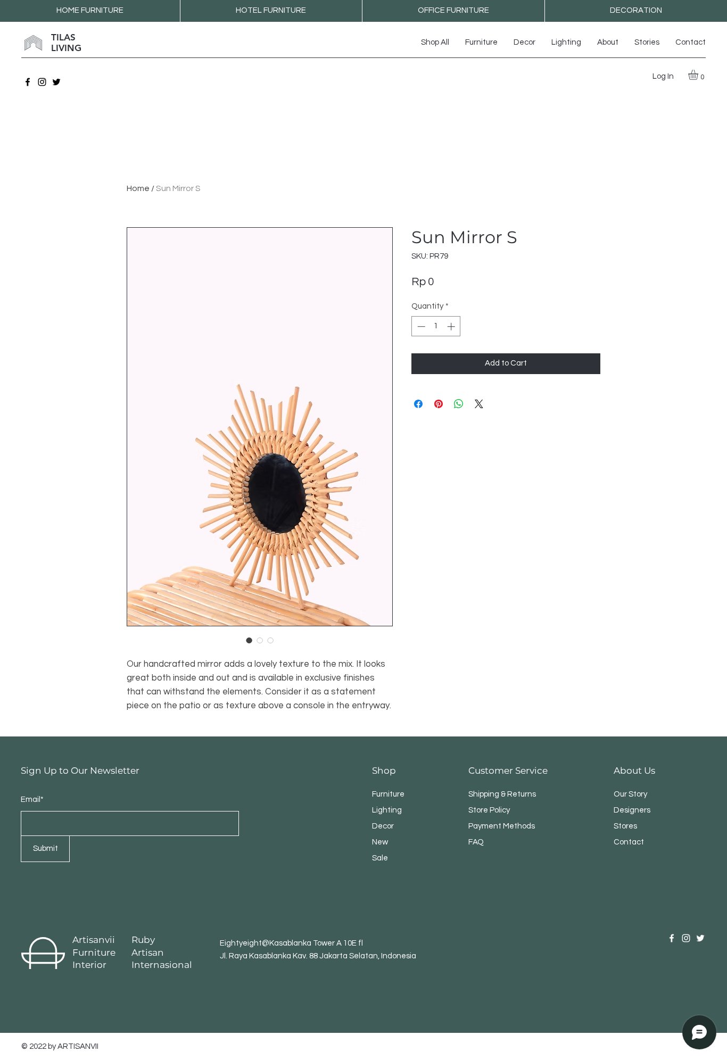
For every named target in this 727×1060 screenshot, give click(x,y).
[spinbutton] (436, 326)
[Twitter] (56, 82)
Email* (32, 800)
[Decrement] (420, 326)
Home (138, 188)
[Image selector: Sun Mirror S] (249, 640)
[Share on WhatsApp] (458, 403)
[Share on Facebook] (418, 403)
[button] (699, 75)
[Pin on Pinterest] (438, 403)
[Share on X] (479, 403)
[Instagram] (42, 82)
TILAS (63, 37)
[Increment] (452, 326)
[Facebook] (27, 82)
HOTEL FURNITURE (271, 10)
